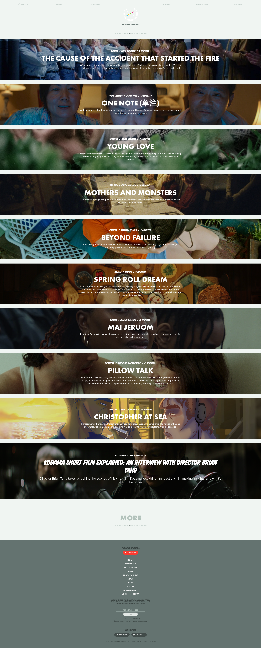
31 (137, 33)
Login (125, 594)
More (130, 518)
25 (122, 33)
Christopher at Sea (130, 417)
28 (130, 33)
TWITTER (140, 635)
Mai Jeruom (130, 327)
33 (142, 33)
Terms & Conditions (149, 642)
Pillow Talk (130, 370)
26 (125, 33)
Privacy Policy (123, 621)
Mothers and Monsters (130, 192)
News (131, 579)
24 (120, 33)
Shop (130, 571)
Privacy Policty (136, 642)
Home (130, 560)
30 (134, 33)
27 (127, 33)
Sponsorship (130, 590)
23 (117, 33)
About (130, 586)
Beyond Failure (130, 237)
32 (139, 33)
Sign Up (134, 594)
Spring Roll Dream (130, 279)
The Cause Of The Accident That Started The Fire (130, 58)
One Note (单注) (130, 103)
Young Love (130, 146)
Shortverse (130, 567)
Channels (130, 564)
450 (146, 33)
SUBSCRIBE (132, 553)
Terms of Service (137, 621)
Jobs (130, 582)
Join (130, 614)
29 (132, 33)
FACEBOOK (123, 635)
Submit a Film (130, 575)
